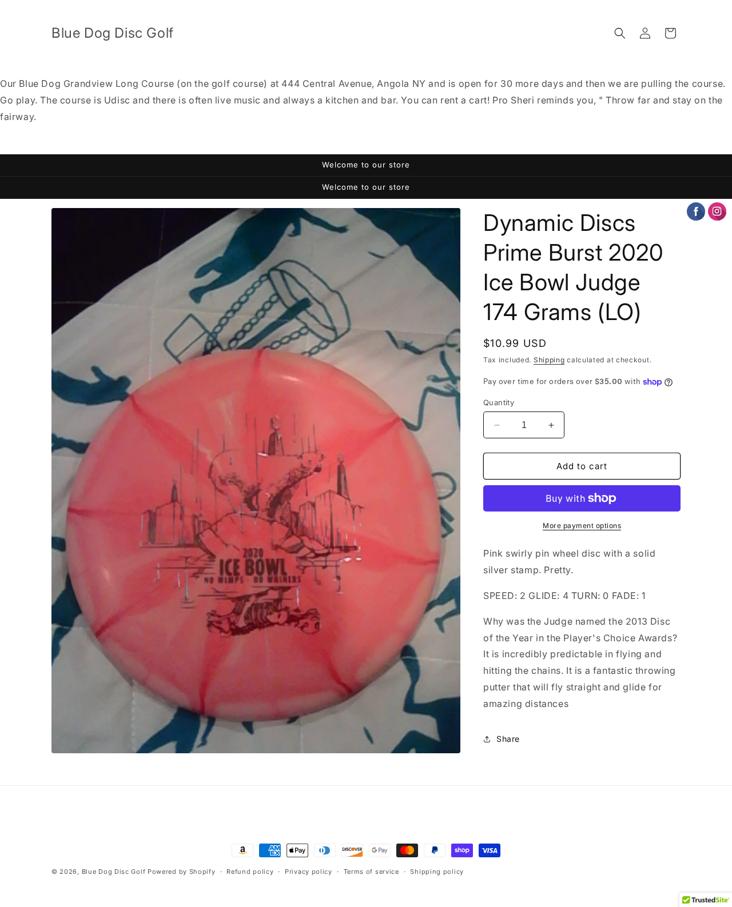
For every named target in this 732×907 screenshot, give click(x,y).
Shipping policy (437, 872)
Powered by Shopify (182, 872)
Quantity (498, 402)
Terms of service (371, 872)
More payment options (582, 525)
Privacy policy (308, 872)
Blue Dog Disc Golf (114, 872)
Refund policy (249, 872)
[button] (619, 33)
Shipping (549, 359)
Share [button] (508, 739)
